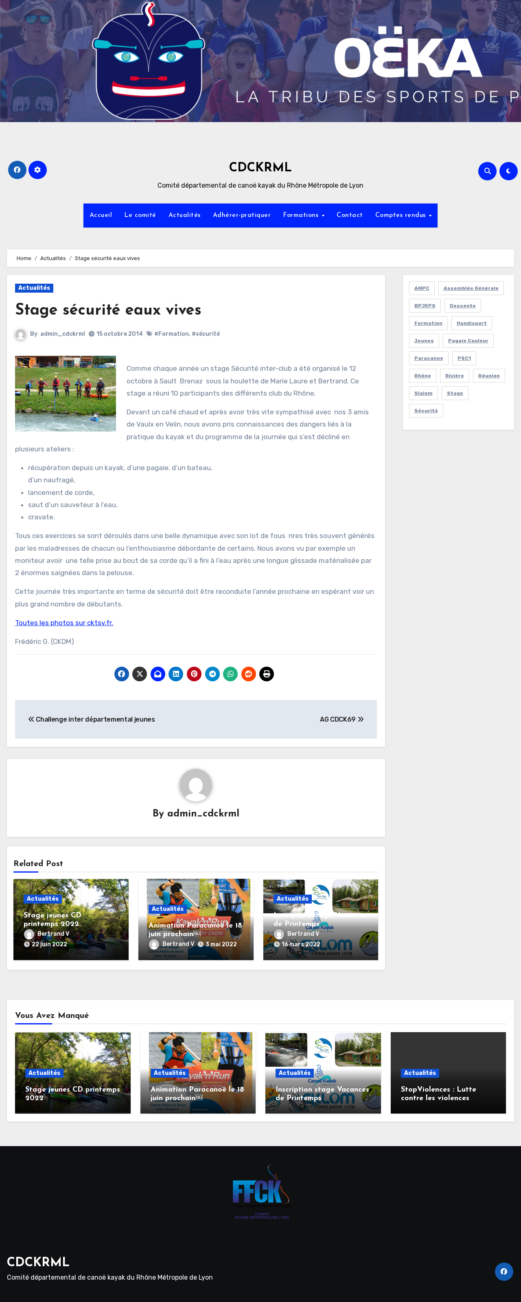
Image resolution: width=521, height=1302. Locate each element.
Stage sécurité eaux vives (108, 311)
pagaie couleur (468, 341)
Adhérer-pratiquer (242, 215)
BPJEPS (425, 306)
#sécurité (206, 333)
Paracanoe (428, 358)
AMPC (421, 288)
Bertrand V (53, 933)
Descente (463, 306)
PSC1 (464, 358)
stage (455, 393)
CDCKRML (260, 168)
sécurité (426, 411)
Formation (428, 323)
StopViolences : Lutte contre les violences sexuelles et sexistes (438, 1098)
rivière (454, 376)
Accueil (101, 215)
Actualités (185, 215)
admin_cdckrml (62, 333)
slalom (423, 393)
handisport (472, 323)
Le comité (140, 215)
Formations (302, 215)
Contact (350, 215)
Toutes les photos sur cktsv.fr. (64, 623)
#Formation (171, 333)
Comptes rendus (401, 215)
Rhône (422, 376)
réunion (489, 376)
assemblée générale (471, 288)
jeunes (424, 341)
